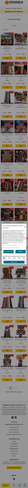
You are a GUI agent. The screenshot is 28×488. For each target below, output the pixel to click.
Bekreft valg (14, 262)
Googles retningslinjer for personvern (10, 247)
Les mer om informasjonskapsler (9, 245)
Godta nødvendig (8, 251)
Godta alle (20, 251)
